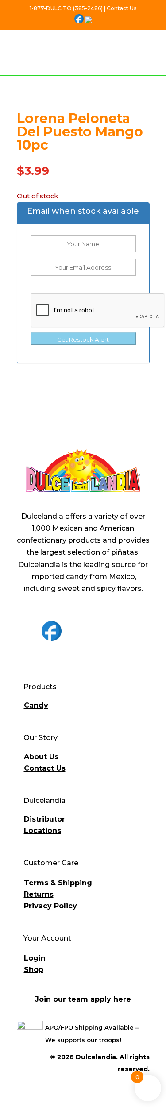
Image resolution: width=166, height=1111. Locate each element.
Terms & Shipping (58, 883)
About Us (41, 756)
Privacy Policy (50, 906)
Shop (33, 969)
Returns (39, 894)
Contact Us (45, 768)
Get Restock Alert (83, 339)
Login (35, 958)
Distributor (44, 819)
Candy (36, 705)
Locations (42, 830)
